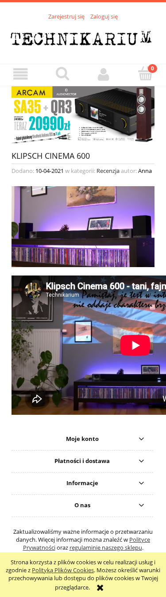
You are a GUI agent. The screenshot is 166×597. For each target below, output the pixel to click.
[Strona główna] (83, 37)
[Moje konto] (104, 74)
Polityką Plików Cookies (63, 570)
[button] (21, 74)
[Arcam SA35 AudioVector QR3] (83, 114)
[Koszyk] (145, 74)
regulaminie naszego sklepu (105, 547)
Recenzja (108, 171)
